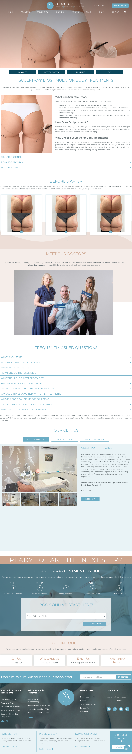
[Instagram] (115, 709)
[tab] (36, 439)
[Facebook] (109, 709)
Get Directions (8, 746)
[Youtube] (121, 709)
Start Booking (94, 624)
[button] (3, 5)
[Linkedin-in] (127, 709)
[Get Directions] (16, 746)
